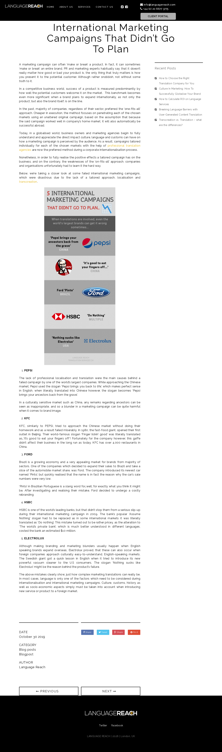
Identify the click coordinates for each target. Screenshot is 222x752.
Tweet (104, 632)
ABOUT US (66, 7)
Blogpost (26, 654)
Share (88, 632)
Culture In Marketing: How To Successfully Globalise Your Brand (180, 91)
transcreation (28, 181)
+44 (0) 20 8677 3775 (156, 8)
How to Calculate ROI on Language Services (180, 102)
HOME (50, 7)
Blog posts (27, 649)
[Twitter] (122, 7)
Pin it (135, 632)
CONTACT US (104, 7)
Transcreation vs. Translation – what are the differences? (180, 122)
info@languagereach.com (160, 4)
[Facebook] (126, 7)
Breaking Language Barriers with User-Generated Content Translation (180, 112)
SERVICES (84, 7)
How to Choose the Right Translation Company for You (176, 81)
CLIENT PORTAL (158, 16)
